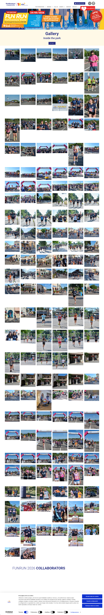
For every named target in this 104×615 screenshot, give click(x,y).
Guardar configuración (92, 601)
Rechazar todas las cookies (92, 605)
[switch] (40, 612)
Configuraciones (75, 612)
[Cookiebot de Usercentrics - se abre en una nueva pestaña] (9, 612)
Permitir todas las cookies (92, 596)
